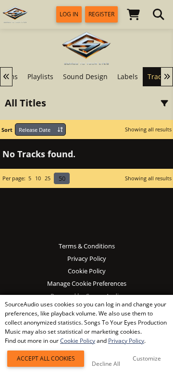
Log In (69, 14)
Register (101, 14)
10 (38, 178)
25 (47, 178)
